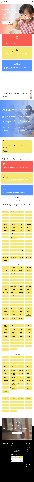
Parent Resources (29, 453)
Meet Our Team (28, 447)
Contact (27, 457)
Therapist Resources (28, 460)
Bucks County (17, 322)
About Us (27, 445)
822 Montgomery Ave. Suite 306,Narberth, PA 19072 (16, 446)
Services (27, 449)
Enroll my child (7, 22)
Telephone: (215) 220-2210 (15, 450)
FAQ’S (27, 451)
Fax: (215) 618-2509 (14, 451)
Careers (27, 455)
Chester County (17, 396)
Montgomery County (17, 264)
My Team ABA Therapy (28, 464)
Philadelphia (17, 209)
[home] (4, 2)
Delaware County (17, 354)
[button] (32, 2)
